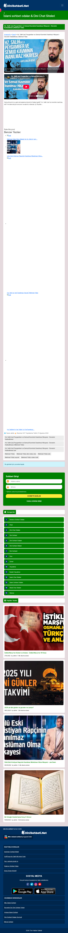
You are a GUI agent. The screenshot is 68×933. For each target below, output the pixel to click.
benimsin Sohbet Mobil (11, 852)
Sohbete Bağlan (34, 496)
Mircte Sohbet (8, 922)
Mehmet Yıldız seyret (12, 457)
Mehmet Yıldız (10, 454)
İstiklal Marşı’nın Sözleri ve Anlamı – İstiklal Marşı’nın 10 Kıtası (25, 653)
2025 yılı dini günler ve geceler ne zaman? (19, 707)
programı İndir (20, 837)
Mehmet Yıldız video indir (29, 457)
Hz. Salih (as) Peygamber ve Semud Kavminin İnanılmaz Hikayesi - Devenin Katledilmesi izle (30, 449)
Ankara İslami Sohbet (11, 912)
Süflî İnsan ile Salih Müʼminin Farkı (15, 856)
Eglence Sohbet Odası (11, 866)
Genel (14, 34)
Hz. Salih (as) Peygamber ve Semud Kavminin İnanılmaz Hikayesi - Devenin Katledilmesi (30, 438)
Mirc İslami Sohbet (10, 903)
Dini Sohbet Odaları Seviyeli (13, 917)
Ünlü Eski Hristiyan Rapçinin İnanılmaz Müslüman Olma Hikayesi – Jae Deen (30, 762)
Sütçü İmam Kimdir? (10, 871)
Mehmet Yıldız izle (44, 454)
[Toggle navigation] (62, 5)
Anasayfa (7, 34)
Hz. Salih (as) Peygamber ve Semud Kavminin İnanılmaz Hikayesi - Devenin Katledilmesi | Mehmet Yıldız (30, 444)
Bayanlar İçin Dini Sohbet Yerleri (14, 907)
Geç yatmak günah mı (11, 861)
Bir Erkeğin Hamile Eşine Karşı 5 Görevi (18, 817)
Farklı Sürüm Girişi (34, 501)
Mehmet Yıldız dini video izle (26, 454)
